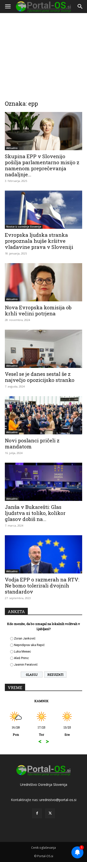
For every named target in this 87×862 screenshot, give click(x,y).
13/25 (38, 731)
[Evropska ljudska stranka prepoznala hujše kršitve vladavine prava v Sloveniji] (43, 210)
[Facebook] (37, 813)
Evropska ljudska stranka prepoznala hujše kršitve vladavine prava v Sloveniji (39, 240)
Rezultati (55, 674)
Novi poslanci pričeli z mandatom (32, 443)
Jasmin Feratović (26, 664)
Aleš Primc (21, 658)
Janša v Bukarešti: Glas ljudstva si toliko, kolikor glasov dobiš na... (35, 513)
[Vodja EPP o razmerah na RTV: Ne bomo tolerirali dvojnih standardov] (43, 554)
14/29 (64, 731)
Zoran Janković (25, 638)
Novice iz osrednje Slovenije (23, 226)
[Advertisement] (43, 53)
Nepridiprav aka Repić (29, 645)
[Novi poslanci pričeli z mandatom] (43, 415)
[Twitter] (50, 813)
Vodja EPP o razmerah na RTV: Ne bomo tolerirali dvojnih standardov (42, 585)
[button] (7, 6)
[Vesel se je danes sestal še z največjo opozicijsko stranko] (43, 349)
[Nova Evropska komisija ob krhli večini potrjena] (43, 282)
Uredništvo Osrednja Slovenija (43, 784)
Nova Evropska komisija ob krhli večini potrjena (38, 310)
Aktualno (12, 148)
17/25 (12, 731)
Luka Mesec (22, 651)
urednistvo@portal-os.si (57, 799)
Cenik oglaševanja (43, 848)
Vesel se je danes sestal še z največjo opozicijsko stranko (39, 377)
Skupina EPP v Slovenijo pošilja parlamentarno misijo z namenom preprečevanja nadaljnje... (42, 165)
